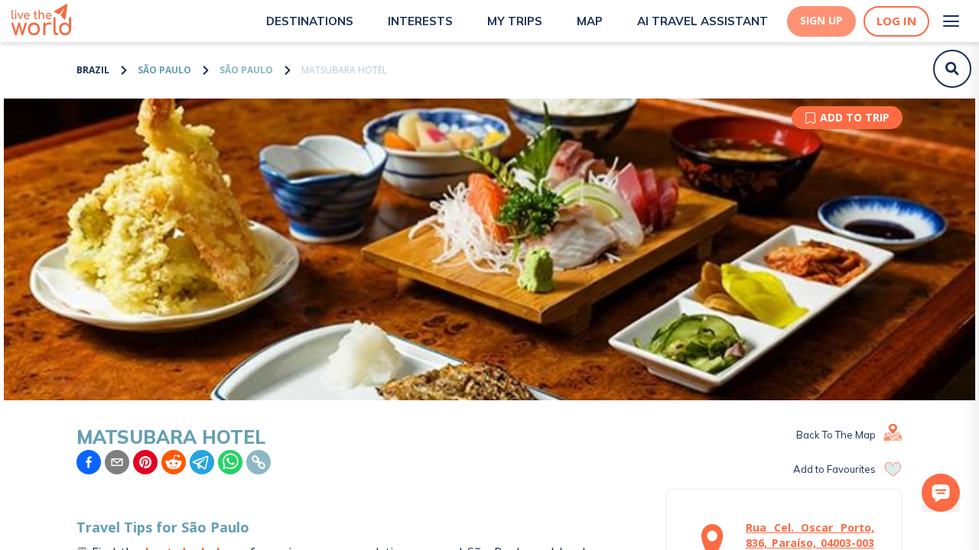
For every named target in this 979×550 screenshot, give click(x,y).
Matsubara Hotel (344, 69)
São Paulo (164, 69)
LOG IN (896, 21)
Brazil (92, 69)
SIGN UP (821, 21)
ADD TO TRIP (855, 117)
